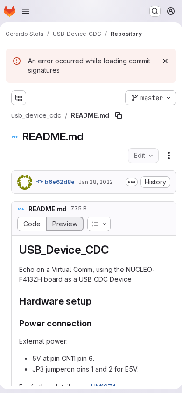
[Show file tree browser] (18, 97)
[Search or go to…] (155, 11)
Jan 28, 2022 (95, 181)
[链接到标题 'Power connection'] (96, 323)
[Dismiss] (165, 61)
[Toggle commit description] (132, 182)
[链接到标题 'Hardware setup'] (96, 301)
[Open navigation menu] (25, 11)
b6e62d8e (59, 181)
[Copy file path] (118, 115)
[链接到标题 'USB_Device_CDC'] (115, 250)
